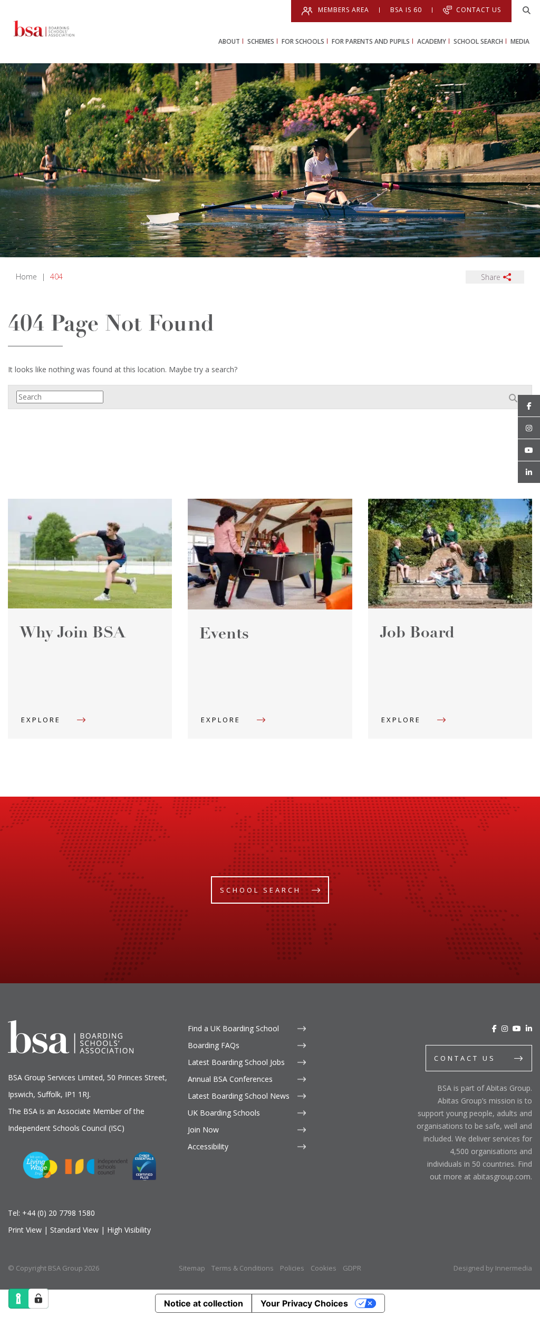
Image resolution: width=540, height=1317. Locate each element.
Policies (292, 1268)
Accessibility (208, 1146)
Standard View (74, 1230)
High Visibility (129, 1230)
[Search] (527, 10)
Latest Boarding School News (239, 1096)
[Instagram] (505, 1028)
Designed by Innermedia (493, 1268)
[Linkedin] (529, 472)
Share (490, 277)
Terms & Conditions (242, 1268)
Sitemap (192, 1268)
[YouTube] (517, 1028)
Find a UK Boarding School (233, 1028)
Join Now (203, 1130)
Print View (25, 1230)
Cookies (323, 1268)
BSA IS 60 (406, 10)
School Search (260, 890)
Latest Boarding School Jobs (236, 1062)
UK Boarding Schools (224, 1113)
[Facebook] (494, 1028)
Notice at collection (203, 1303)
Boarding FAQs (213, 1045)
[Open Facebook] (529, 406)
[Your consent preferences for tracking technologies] (38, 1299)
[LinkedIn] (529, 1028)
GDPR (352, 1268)
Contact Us (478, 9)
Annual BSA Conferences (230, 1079)
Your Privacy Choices (304, 1303)
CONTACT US (465, 1058)
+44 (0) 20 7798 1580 (58, 1213)
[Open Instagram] (529, 428)
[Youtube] (529, 450)
